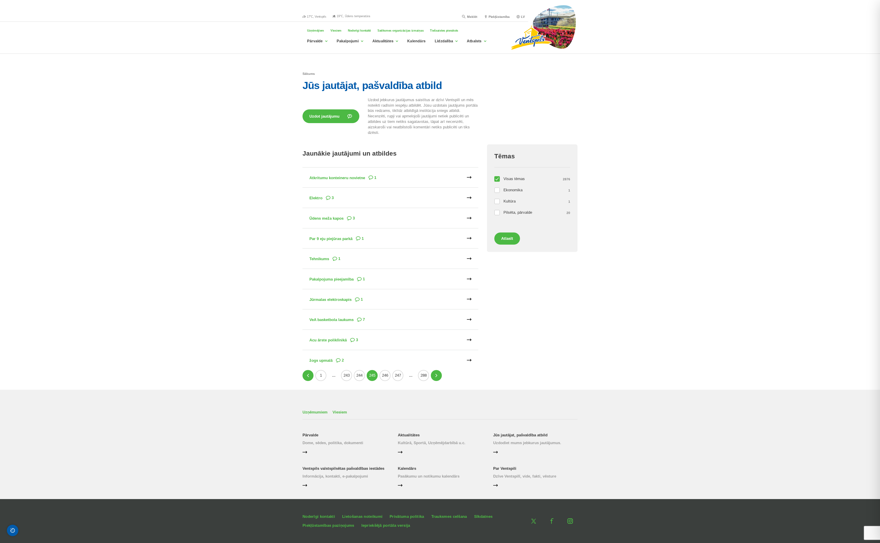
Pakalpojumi (348, 41)
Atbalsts (474, 41)
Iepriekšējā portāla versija (385, 525)
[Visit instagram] (570, 521)
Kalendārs (416, 41)
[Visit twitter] (533, 521)
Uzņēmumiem (314, 412)
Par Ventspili (504, 468)
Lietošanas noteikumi (362, 516)
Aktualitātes (382, 41)
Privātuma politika (407, 516)
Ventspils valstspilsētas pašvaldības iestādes (343, 468)
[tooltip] (351, 16)
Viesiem (335, 30)
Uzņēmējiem (315, 30)
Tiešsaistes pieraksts (444, 30)
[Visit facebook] (551, 521)
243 (347, 375)
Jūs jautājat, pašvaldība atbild (520, 435)
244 (359, 375)
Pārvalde (315, 41)
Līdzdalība (444, 41)
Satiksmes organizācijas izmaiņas (400, 30)
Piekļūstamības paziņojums (328, 525)
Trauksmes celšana (449, 516)
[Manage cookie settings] (12, 530)
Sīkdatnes (483, 516)
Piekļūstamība (499, 16)
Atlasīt (507, 238)
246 (385, 375)
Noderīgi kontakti (359, 30)
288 (424, 375)
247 (398, 375)
